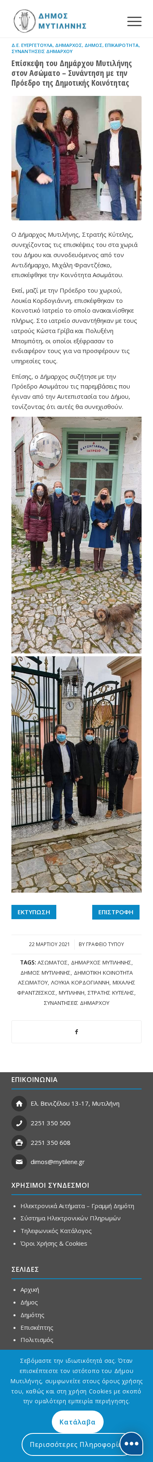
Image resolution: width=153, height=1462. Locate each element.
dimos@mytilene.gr (58, 1162)
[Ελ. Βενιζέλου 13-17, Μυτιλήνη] (19, 1103)
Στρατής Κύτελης (111, 992)
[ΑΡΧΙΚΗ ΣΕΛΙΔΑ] (49, 20)
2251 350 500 (51, 1123)
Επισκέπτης (36, 1327)
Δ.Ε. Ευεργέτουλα (32, 45)
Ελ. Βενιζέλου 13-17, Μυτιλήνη (75, 1103)
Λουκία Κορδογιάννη (80, 982)
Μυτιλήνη (71, 992)
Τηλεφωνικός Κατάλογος (56, 1230)
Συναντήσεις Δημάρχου (42, 51)
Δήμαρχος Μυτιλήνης (101, 962)
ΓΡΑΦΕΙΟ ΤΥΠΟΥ (105, 944)
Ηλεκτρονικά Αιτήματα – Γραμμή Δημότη (77, 1206)
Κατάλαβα (77, 1422)
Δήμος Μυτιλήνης (45, 972)
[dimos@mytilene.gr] (19, 1162)
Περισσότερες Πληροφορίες (78, 1444)
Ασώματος (53, 962)
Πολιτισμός (36, 1339)
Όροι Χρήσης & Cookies (53, 1243)
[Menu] (130, 20)
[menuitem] (130, 20)
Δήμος (93, 45)
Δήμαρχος (68, 45)
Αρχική (29, 1289)
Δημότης (32, 1315)
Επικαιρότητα (122, 45)
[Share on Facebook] (76, 1032)
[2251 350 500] (19, 1123)
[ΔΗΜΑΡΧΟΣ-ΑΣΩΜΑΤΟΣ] (76, 158)
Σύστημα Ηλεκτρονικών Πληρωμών (70, 1218)
